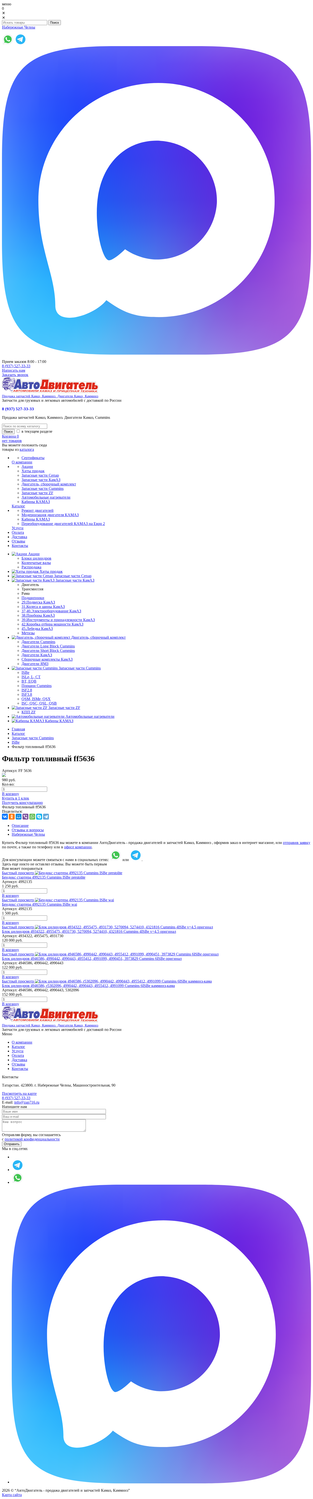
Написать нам (13, 370)
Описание (20, 825)
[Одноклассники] (12, 817)
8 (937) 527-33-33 (16, 366)
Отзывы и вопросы (28, 830)
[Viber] (25, 817)
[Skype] (39, 817)
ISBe (16, 742)
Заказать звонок (15, 375)
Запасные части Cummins (33, 738)
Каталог (18, 733)
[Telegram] (46, 817)
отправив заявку (296, 843)
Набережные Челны (18, 27)
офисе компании (78, 847)
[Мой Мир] (19, 817)
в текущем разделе (36, 431)
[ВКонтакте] (5, 817)
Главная (18, 729)
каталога (27, 449)
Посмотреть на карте (19, 1093)
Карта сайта (12, 1495)
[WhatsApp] (32, 817)
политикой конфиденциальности (32, 1139)
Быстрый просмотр (18, 873)
